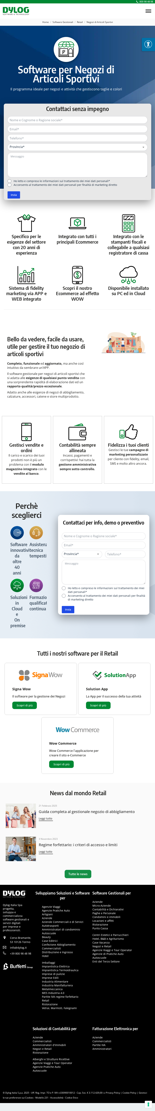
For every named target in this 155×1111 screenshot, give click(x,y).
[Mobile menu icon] (148, 11)
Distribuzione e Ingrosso (57, 952)
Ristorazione (50, 1004)
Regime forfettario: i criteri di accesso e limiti (78, 844)
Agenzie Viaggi (51, 907)
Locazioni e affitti (103, 921)
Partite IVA (98, 1045)
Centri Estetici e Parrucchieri (110, 935)
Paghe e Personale (104, 913)
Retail (45, 1000)
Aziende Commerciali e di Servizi (62, 922)
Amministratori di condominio (61, 929)
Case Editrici (50, 941)
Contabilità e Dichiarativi (108, 909)
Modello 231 (41, 1097)
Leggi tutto (45, 818)
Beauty (46, 937)
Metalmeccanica (52, 989)
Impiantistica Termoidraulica (60, 970)
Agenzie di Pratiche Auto (107, 954)
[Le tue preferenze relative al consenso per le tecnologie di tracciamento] (148, 1104)
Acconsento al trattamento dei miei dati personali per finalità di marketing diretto (65, 185)
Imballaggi (48, 962)
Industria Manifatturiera (57, 985)
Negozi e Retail (101, 946)
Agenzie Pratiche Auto (56, 910)
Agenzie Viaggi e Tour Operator (112, 950)
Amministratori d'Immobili (49, 1045)
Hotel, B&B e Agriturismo (108, 939)
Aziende (47, 918)
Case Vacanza (101, 942)
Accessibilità (56, 1097)
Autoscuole (49, 933)
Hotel (45, 956)
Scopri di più (25, 705)
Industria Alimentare (55, 981)
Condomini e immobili (106, 917)
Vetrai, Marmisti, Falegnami (59, 1008)
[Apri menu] (148, 44)
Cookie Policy (129, 1092)
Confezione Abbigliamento (58, 944)
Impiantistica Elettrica (56, 966)
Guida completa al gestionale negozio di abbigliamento (87, 811)
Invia (14, 195)
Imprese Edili (50, 978)
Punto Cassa (100, 928)
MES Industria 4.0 (53, 993)
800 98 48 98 (146, 1)
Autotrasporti (50, 925)
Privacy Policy (113, 1092)
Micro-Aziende (101, 905)
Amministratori (102, 1049)
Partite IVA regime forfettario (60, 996)
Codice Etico (71, 1097)
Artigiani (47, 914)
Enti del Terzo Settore (106, 961)
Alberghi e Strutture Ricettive (51, 1059)
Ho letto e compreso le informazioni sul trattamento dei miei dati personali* (62, 181)
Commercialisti (51, 948)
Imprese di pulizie (53, 974)
